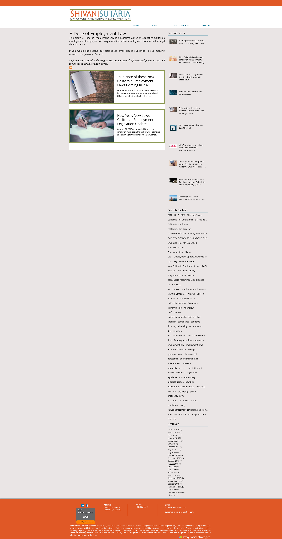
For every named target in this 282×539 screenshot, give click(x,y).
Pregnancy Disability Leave (181, 275)
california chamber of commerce (184, 303)
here (192, 512)
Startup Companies (177, 293)
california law (174, 312)
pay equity (183, 391)
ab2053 (171, 298)
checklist (172, 321)
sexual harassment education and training (188, 409)
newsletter (75, 54)
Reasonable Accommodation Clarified (186, 279)
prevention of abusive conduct (183, 400)
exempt (191, 349)
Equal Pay (172, 261)
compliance (183, 321)
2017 (176, 215)
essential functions (177, 349)
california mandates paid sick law (184, 317)
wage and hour (199, 414)
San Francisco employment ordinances (187, 289)
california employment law (181, 307)
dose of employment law (180, 340)
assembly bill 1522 (186, 298)
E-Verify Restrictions (197, 233)
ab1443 (200, 293)
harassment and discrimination (183, 358)
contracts (195, 321)
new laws (200, 386)
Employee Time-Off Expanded (182, 242)
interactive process (177, 368)
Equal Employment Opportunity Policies (187, 256)
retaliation (173, 405)
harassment (191, 354)
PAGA (204, 266)
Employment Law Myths (179, 252)
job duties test (195, 368)
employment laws (194, 344)
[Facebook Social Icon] (87, 505)
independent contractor (179, 363)
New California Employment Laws (184, 266)
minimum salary (187, 377)
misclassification (176, 381)
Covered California (177, 233)
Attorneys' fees (194, 215)
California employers (178, 224)
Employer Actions (176, 247)
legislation (192, 372)
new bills (190, 381)
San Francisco (174, 284)
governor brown (175, 354)
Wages (191, 293)
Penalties (172, 270)
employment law (176, 344)
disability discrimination (190, 326)
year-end (172, 419)
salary (182, 405)
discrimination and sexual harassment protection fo (188, 335)
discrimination (175, 331)
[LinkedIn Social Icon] (82, 505)
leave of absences (176, 372)
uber (170, 414)
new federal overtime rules (181, 386)
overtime (172, 391)
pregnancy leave (176, 395)
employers (198, 340)
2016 (170, 215)
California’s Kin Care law (179, 229)
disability (172, 326)
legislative (172, 377)
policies (194, 391)
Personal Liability (186, 270)
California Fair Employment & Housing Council (188, 219)
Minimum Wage (186, 261)
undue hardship (182, 414)
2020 (183, 215)
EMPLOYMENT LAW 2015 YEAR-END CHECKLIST (188, 238)
